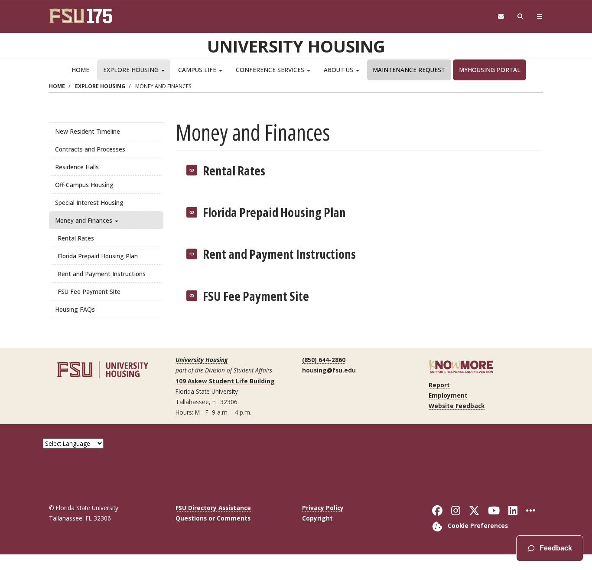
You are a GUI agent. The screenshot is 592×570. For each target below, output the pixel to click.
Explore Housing (131, 70)
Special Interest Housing (89, 202)
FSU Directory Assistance (213, 508)
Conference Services (271, 70)
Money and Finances (84, 220)
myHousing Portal (489, 70)
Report (439, 385)
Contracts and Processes (90, 149)
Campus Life (198, 70)
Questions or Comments (213, 518)
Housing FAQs (75, 309)
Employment (448, 395)
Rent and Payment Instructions (102, 274)
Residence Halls (77, 167)
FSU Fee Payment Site (89, 291)
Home (80, 70)
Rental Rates (76, 238)
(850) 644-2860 (323, 360)
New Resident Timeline (87, 131)
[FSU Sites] (539, 16)
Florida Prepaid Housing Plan (98, 256)
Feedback (556, 548)
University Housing (296, 46)
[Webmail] (501, 16)
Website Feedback (457, 406)
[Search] (521, 16)
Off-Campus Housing (84, 185)
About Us (339, 70)
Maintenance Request (409, 70)
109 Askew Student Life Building (225, 381)
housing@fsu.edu (329, 370)
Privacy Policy (323, 508)
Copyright (317, 518)
